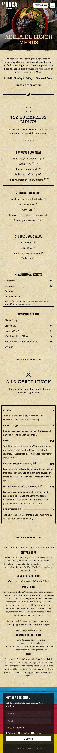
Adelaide (12, 732)
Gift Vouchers (34, 748)
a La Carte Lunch (26, 72)
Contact (19, 748)
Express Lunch (42, 68)
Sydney (37, 732)
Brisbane (25, 732)
